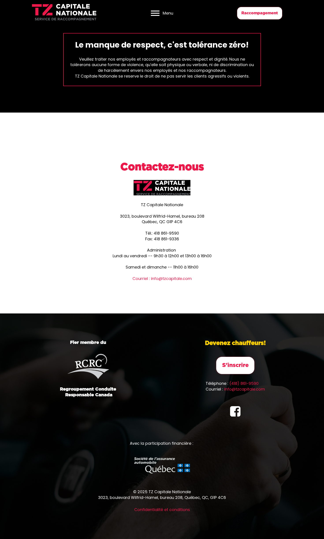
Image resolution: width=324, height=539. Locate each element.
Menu (168, 13)
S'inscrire (235, 365)
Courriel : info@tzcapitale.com (162, 278)
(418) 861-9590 (244, 383)
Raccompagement (259, 13)
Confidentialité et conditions (162, 509)
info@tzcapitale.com (162, 284)
